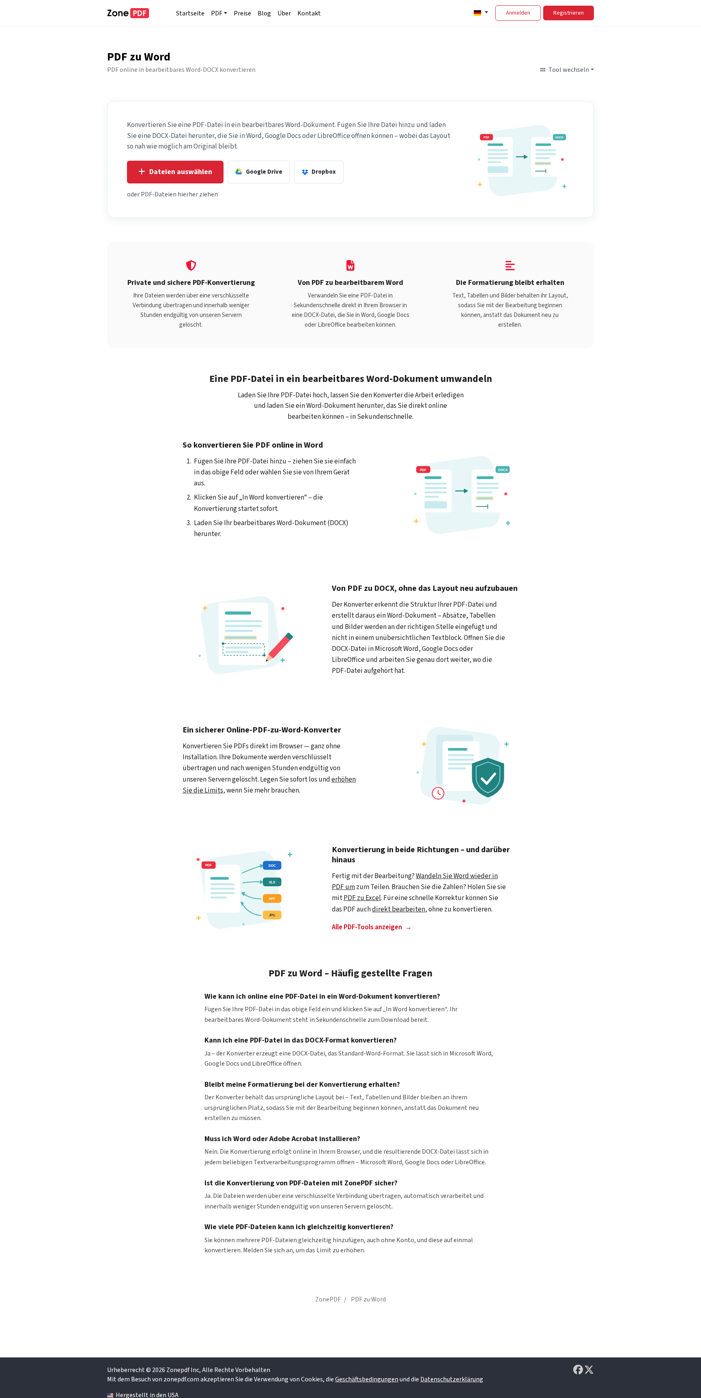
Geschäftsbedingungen (366, 1379)
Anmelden (518, 13)
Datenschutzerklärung (451, 1379)
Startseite (190, 13)
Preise (242, 13)
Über (284, 13)
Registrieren (568, 13)
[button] (480, 12)
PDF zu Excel (362, 898)
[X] (589, 1370)
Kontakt (309, 13)
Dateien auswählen (180, 172)
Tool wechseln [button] (568, 69)
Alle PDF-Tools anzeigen (367, 927)
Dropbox (324, 172)
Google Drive (264, 172)
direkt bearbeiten (398, 909)
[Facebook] (578, 1370)
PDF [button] (216, 13)
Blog (264, 13)
